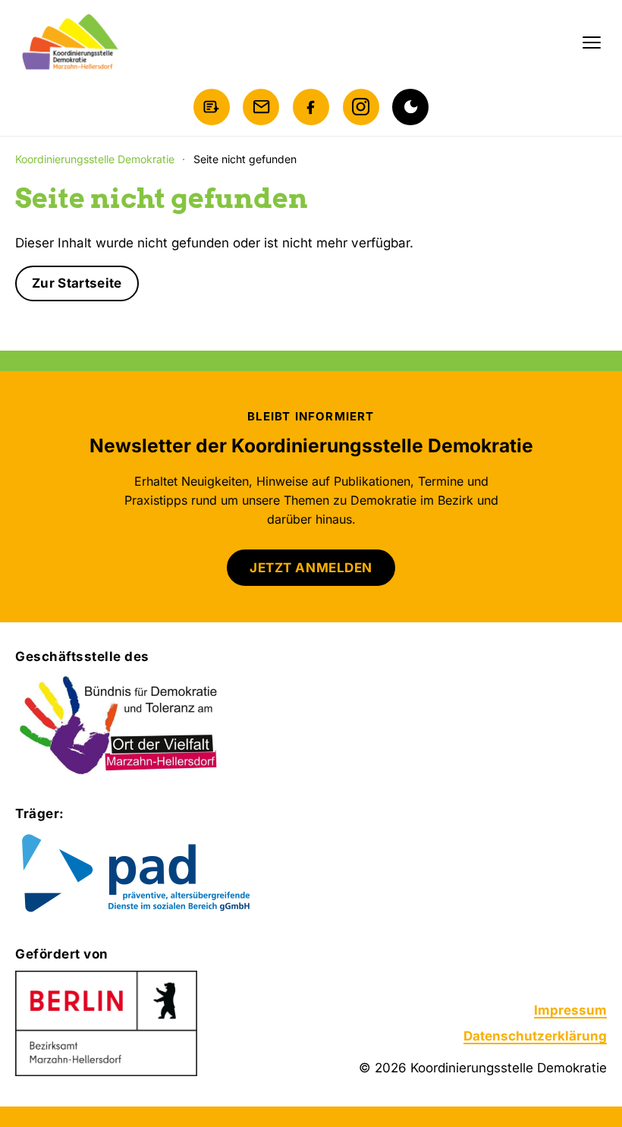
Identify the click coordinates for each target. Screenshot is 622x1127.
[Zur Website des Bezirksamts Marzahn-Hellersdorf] (106, 1024)
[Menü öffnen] (591, 42)
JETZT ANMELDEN (311, 567)
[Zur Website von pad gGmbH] (166, 875)
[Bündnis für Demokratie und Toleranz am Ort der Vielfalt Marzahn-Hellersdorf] (119, 726)
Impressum (570, 1010)
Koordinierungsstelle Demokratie (94, 159)
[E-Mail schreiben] (261, 107)
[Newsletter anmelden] (211, 107)
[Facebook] (311, 107)
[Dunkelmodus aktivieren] (410, 107)
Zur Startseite (77, 283)
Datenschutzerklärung (535, 1036)
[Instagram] (361, 107)
